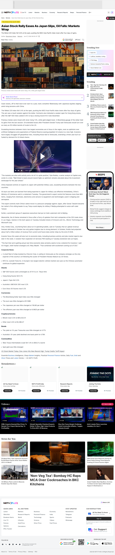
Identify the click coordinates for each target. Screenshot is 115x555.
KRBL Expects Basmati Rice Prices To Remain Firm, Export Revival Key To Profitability (14, 426)
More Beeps (100, 227)
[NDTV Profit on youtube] (16, 544)
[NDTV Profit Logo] (11, 502)
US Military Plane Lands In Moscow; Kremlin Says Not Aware (12, 483)
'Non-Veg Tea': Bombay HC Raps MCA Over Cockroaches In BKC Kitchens (55, 480)
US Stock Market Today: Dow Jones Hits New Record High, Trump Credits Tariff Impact (32, 351)
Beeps (72, 12)
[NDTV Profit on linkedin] (13, 544)
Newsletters (69, 511)
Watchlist (7, 514)
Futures (6, 523)
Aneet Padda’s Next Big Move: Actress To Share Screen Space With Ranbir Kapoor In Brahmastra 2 (99, 484)
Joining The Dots (95, 384)
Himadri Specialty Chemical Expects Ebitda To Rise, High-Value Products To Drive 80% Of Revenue (42, 426)
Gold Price (21, 523)
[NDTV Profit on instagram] (9, 544)
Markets (37, 12)
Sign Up (99, 518)
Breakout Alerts (9, 517)
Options (6, 526)
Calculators (22, 526)
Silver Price (37, 523)
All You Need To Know (10, 384)
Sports (52, 517)
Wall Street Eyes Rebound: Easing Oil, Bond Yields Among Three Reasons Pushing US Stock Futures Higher (99, 460)
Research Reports (62, 12)
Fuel (71, 355)
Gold (75, 355)
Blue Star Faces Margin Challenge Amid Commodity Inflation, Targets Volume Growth (70, 426)
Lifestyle (21, 520)
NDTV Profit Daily (38, 384)
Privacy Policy (22, 551)
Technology (38, 517)
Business (44, 12)
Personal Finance (81, 12)
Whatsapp (69, 520)
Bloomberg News (11, 36)
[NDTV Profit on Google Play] (92, 543)
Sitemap (30, 551)
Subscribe (8, 390)
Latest (30, 12)
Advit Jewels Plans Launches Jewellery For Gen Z (97, 425)
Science (36, 520)
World (20, 517)
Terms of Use (12, 551)
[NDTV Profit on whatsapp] (19, 544)
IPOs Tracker (8, 529)
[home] (11, 11)
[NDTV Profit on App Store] (107, 543)
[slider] (42, 168)
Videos (52, 520)
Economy (52, 12)
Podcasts (69, 517)
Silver (3, 358)
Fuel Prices (53, 523)
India (51, 514)
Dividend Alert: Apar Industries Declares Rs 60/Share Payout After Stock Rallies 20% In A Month (14, 460)
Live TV (24, 12)
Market (31, 355)
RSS (36, 551)
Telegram (69, 514)
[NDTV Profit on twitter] (6, 544)
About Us (4, 551)
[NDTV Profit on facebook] (2, 544)
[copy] (83, 40)
